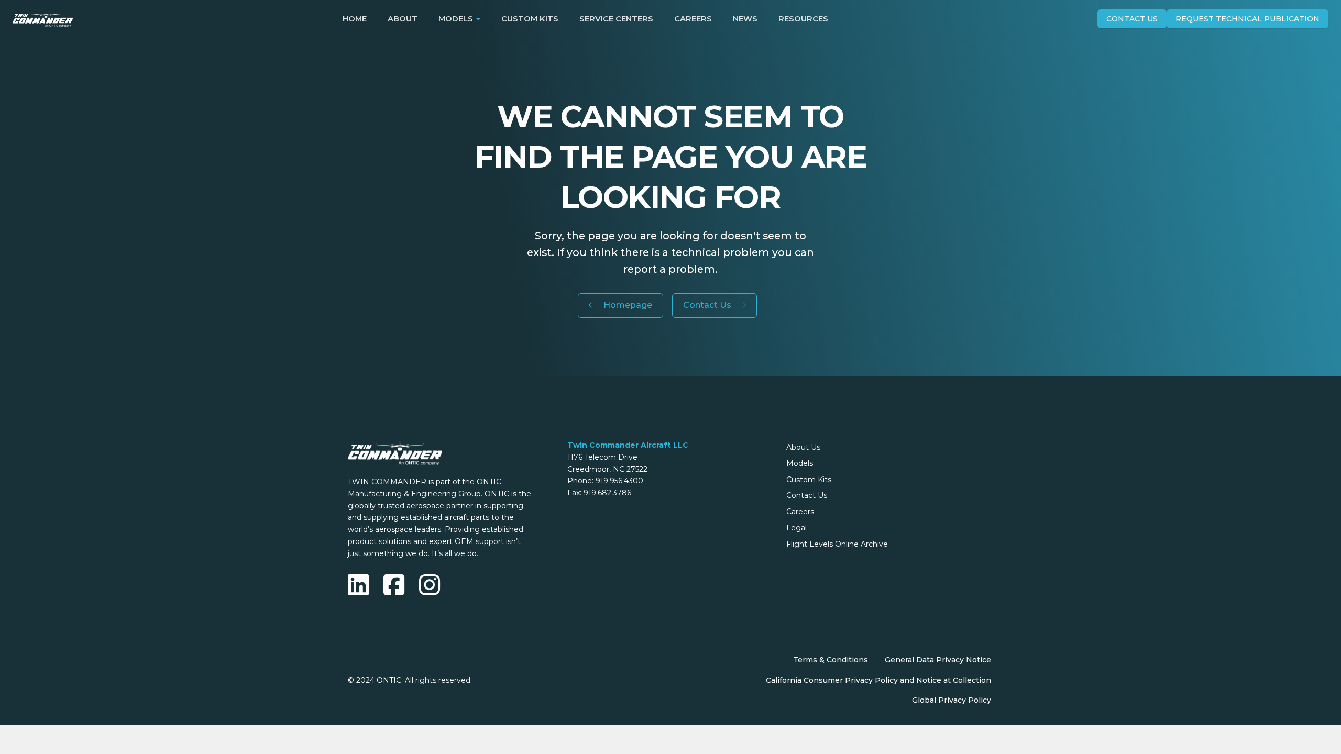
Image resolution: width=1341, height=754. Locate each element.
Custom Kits (529, 19)
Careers (693, 19)
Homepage (626, 305)
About (402, 19)
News (745, 19)
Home (355, 19)
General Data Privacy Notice (938, 659)
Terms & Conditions (830, 659)
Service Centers (616, 19)
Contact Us (1132, 19)
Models (799, 463)
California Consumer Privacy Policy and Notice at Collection (878, 680)
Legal (796, 528)
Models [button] (455, 19)
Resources (803, 19)
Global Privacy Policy (951, 700)
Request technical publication (1247, 19)
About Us (803, 447)
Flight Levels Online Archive (837, 544)
